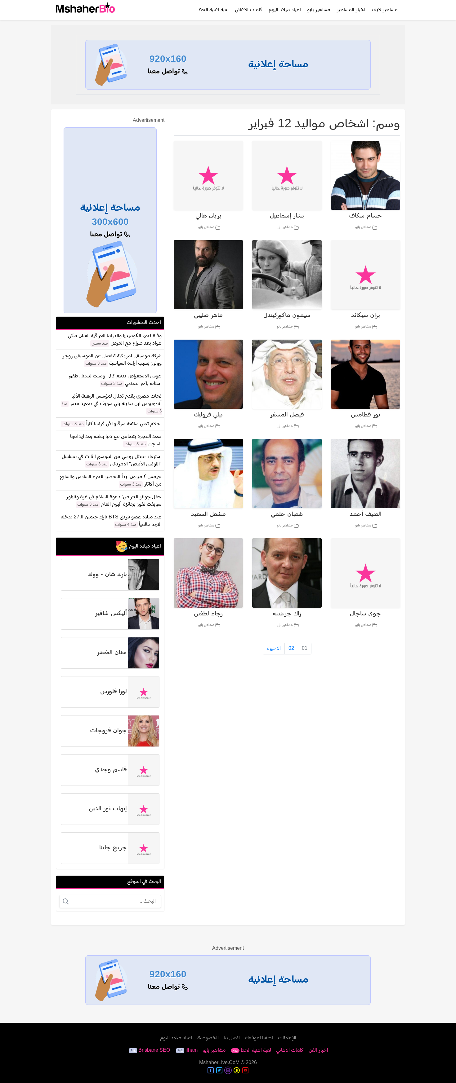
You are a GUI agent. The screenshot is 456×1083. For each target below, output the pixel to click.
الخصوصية (208, 1038)
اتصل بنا (232, 1038)
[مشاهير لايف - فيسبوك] (210, 1070)
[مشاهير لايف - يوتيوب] (245, 1070)
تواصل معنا (165, 71)
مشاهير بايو (318, 9)
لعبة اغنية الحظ (213, 9)
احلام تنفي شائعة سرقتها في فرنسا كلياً (124, 423)
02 (291, 648)
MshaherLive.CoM (219, 1062)
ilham (192, 1050)
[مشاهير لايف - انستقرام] (228, 1070)
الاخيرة (274, 648)
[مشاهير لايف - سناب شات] (236, 1070)
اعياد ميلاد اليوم (285, 9)
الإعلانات (287, 1038)
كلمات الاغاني (248, 9)
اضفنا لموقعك (259, 1038)
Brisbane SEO (154, 1050)
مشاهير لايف (385, 9)
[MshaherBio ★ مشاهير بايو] (85, 10)
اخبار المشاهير (351, 9)
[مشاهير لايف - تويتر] (219, 1070)
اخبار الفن (318, 1050)
